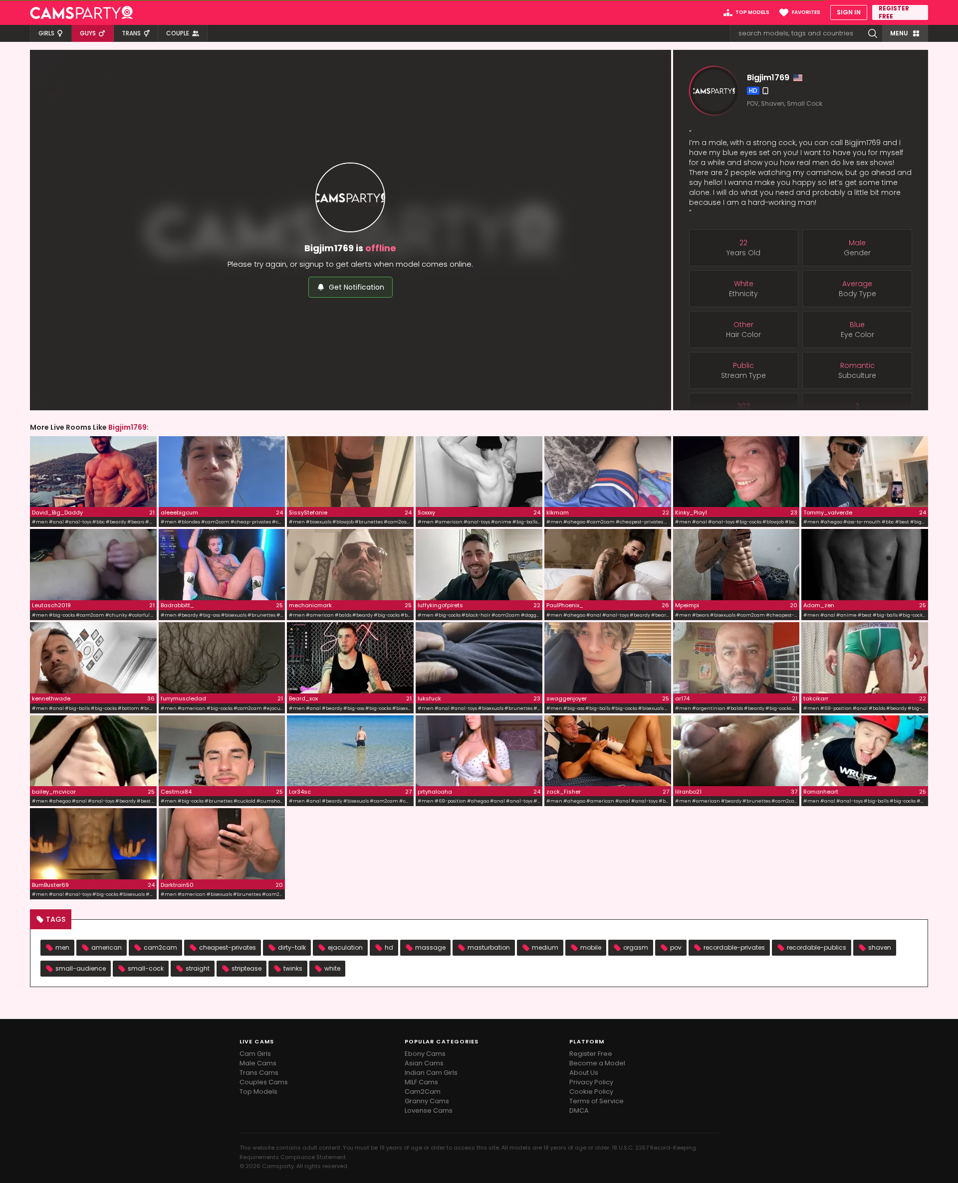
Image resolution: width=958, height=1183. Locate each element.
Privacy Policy (591, 1082)
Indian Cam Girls (431, 1072)
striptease (246, 968)
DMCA (579, 1110)
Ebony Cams (425, 1053)
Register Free (590, 1053)
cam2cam (160, 947)
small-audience (80, 968)
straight (198, 968)
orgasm (635, 947)
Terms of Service (596, 1101)
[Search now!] (872, 33)
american (106, 947)
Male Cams (258, 1063)
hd (389, 947)
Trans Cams (259, 1072)
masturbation (489, 947)
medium (545, 947)
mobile (590, 947)
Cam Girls (255, 1053)
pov (676, 947)
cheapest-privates (227, 947)
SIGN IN (849, 12)
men (62, 947)
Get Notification (356, 287)
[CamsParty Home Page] (81, 12)
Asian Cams (424, 1063)
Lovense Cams (429, 1110)
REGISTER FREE (894, 12)
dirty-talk (292, 947)
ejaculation (345, 947)
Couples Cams (264, 1082)
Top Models (258, 1091)
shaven (879, 947)
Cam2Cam (423, 1091)
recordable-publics (816, 947)
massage (430, 947)
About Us (583, 1072)
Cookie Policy (591, 1091)
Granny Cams (427, 1101)
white (332, 968)
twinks (292, 968)
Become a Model (597, 1063)
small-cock (146, 968)
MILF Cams (421, 1082)
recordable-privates (734, 947)
